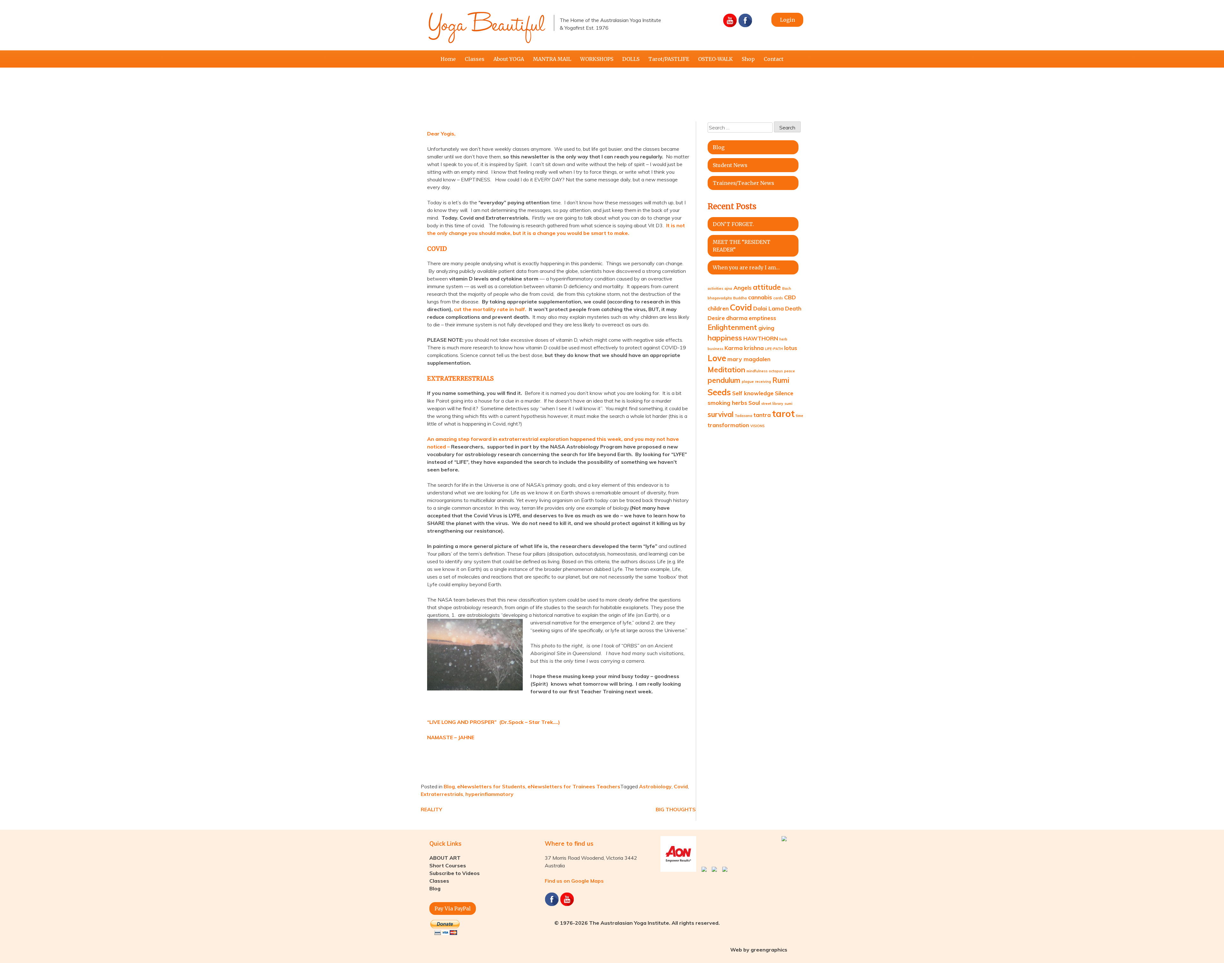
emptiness (762, 317)
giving (766, 327)
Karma (734, 347)
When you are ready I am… (746, 267)
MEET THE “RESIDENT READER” (741, 246)
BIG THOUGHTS (676, 809)
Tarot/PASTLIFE (668, 59)
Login (787, 20)
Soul (754, 402)
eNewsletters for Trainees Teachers (574, 786)
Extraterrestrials (442, 794)
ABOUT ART (445, 858)
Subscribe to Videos (454, 873)
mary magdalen (748, 358)
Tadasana (743, 415)
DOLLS (630, 59)
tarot (783, 413)
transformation (728, 424)
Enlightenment (732, 327)
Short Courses (447, 865)
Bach (786, 288)
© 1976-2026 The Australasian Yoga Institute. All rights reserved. (637, 923)
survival (720, 414)
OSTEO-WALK (715, 59)
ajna (728, 288)
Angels (742, 287)
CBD (790, 297)
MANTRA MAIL (552, 59)
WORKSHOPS (596, 59)
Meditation (726, 369)
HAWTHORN (760, 338)
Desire (716, 317)
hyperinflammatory (489, 794)
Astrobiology (655, 786)
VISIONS (757, 426)
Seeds (719, 392)
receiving (763, 381)
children (718, 308)
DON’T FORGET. (733, 224)
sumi (788, 403)
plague (748, 381)
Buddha (740, 298)
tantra (762, 414)
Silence (784, 393)
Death (793, 308)
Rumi (780, 380)
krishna (754, 347)
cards (778, 298)
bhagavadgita (720, 298)
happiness (725, 337)
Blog (449, 786)
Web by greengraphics (758, 949)
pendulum (724, 380)
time (799, 415)
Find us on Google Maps (574, 881)
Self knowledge (753, 393)
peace (789, 371)
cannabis (760, 297)
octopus (776, 371)
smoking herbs (727, 402)
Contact (773, 59)
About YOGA (508, 59)
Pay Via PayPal (452, 908)
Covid (681, 786)
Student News (730, 165)
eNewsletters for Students (491, 786)
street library (772, 403)
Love (717, 358)
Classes (474, 59)
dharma (736, 317)
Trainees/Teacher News (743, 183)
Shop (748, 59)
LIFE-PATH (774, 349)
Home (448, 59)
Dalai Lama (768, 308)
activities (715, 288)
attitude (767, 287)
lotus (790, 347)
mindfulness (757, 371)
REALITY (431, 809)
